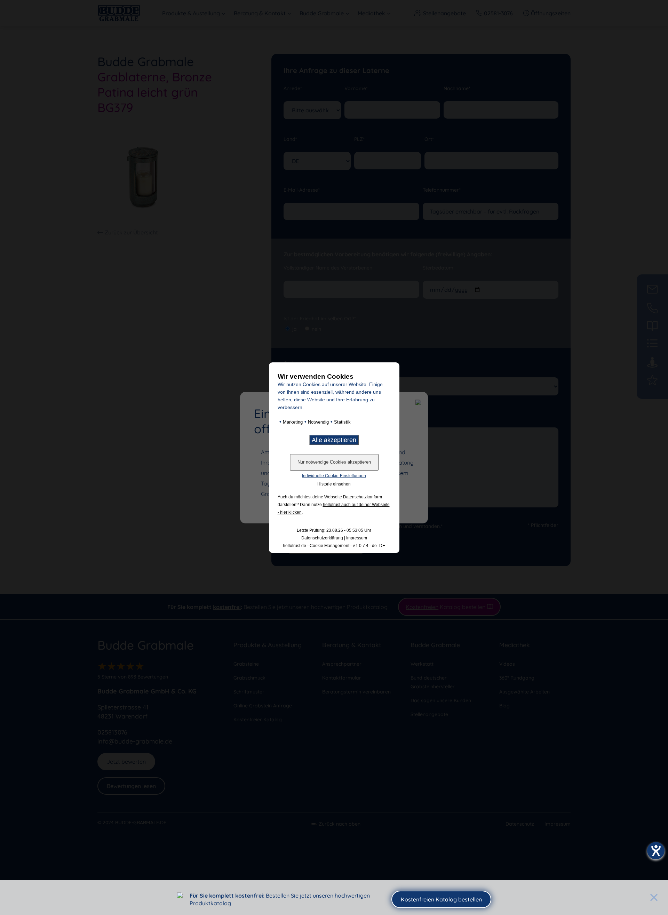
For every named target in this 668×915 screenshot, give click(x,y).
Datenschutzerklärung (322, 538)
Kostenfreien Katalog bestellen (441, 899)
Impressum (356, 538)
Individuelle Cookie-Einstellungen (334, 475)
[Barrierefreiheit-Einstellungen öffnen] (656, 850)
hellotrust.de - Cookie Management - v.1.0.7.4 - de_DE (334, 545)
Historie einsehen (334, 484)
